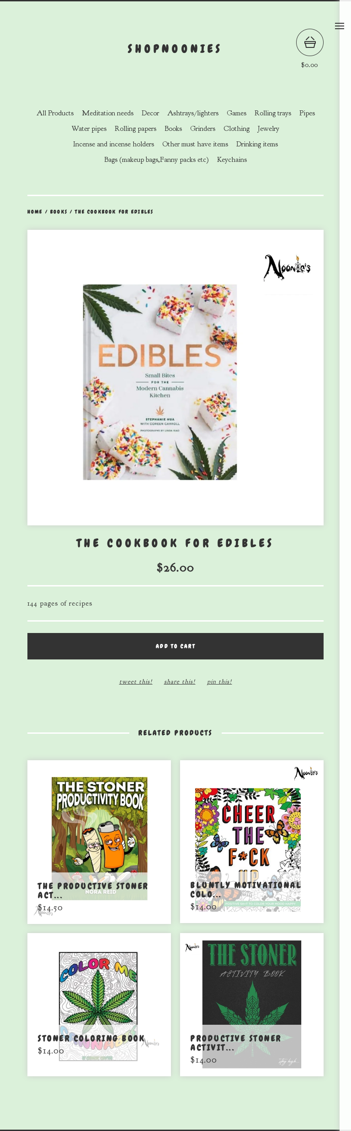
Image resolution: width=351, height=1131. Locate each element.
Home (35, 211)
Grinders (202, 128)
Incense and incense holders (113, 144)
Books (173, 128)
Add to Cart (175, 646)
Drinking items (257, 144)
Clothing (236, 128)
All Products (55, 113)
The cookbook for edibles (114, 211)
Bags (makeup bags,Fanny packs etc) (156, 159)
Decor (150, 113)
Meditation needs (107, 113)
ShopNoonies (175, 48)
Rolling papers (135, 128)
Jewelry (268, 128)
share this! (180, 681)
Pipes (307, 113)
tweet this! (136, 681)
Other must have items (195, 144)
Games (236, 113)
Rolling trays (273, 113)
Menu (339, 26)
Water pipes (89, 128)
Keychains (232, 159)
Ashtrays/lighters (192, 113)
